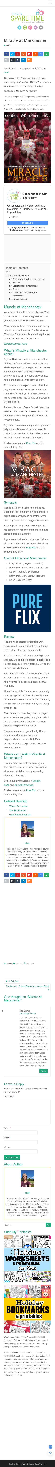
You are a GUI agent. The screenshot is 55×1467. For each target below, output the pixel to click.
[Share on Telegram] (23, 60)
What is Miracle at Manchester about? (29, 279)
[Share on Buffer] (12, 60)
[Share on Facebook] (6, 54)
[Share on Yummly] (23, 54)
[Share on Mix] (29, 60)
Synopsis (16, 282)
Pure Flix (31, 443)
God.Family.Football (20, 814)
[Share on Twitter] (12, 54)
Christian (19, 963)
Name (7, 1128)
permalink (30, 963)
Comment (8, 1096)
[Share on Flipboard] (29, 54)
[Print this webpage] (6, 60)
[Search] (48, 1225)
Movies (10, 963)
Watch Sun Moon (18, 806)
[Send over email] (46, 54)
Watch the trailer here (15, 344)
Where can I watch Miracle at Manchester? (25, 294)
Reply (43, 1071)
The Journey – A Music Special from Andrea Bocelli (27, 986)
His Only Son (13, 981)
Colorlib (26, 1464)
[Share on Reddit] (35, 54)
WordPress (42, 1464)
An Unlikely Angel (24, 785)
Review (16, 289)
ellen (8, 45)
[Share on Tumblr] (17, 60)
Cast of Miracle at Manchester (25, 285)
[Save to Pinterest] (17, 54)
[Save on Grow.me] (40, 54)
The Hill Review (17, 810)
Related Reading (20, 298)
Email (7, 1137)
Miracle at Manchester (18, 275)
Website (7, 1147)
